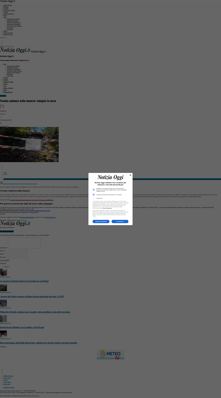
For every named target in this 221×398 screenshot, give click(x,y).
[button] (110, 198)
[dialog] (110, 199)
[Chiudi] (130, 175)
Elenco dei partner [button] (107, 208)
